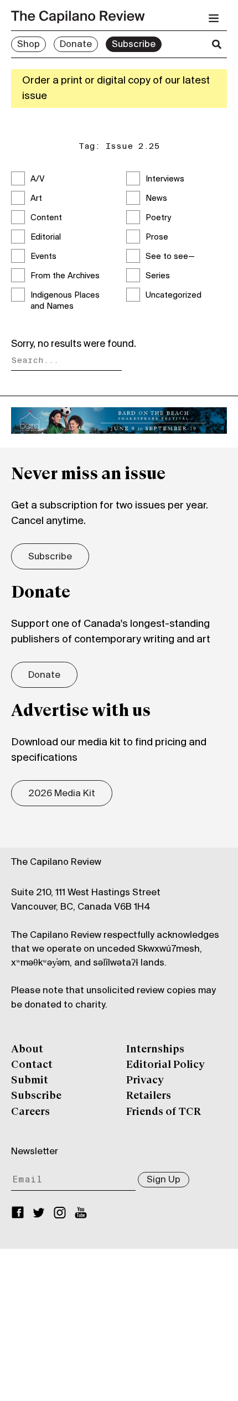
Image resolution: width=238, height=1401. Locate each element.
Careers (30, 1112)
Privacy (145, 1080)
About (27, 1049)
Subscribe (134, 45)
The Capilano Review (56, 863)
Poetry (158, 218)
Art (36, 198)
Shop (28, 45)
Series (158, 276)
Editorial (45, 237)
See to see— (170, 256)
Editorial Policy (165, 1065)
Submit (29, 1080)
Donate (76, 45)
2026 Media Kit (61, 794)
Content (46, 218)
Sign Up (163, 1180)
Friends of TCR (163, 1112)
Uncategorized (173, 295)
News (156, 198)
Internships (155, 1049)
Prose (157, 237)
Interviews (165, 179)
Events (43, 256)
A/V (37, 179)
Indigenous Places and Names (65, 301)
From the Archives (65, 276)
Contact (32, 1065)
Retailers (148, 1096)
